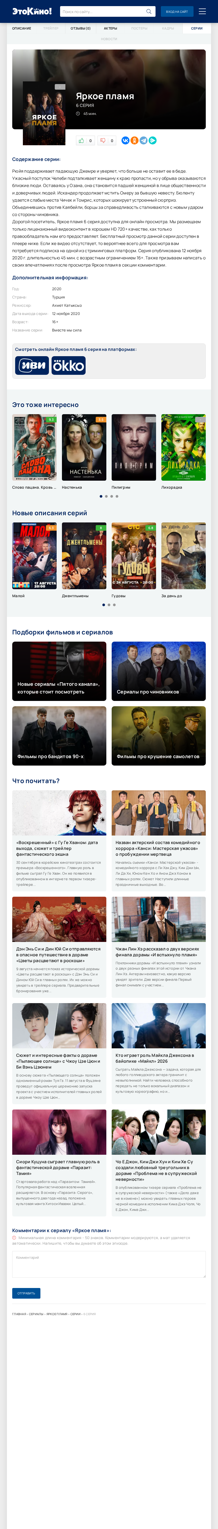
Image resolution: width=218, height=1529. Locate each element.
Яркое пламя (57, 1314)
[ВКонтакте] (125, 140)
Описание (21, 28)
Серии (75, 1314)
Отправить (26, 1293)
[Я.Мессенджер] (153, 140)
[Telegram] (144, 140)
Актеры (110, 28)
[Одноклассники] (135, 140)
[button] (101, 496)
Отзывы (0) (81, 28)
